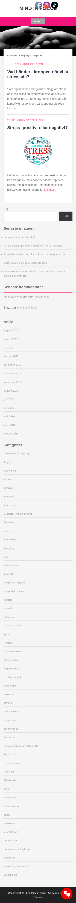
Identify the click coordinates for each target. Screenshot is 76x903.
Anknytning (10, 470)
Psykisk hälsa (11, 754)
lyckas (7, 634)
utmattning (9, 857)
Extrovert (9, 531)
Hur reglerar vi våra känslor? (20, 237)
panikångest (10, 685)
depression (10, 505)
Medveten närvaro (14, 651)
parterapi (9, 694)
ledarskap (9, 617)
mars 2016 (10, 425)
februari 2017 (11, 356)
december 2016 (12, 364)
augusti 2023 (11, 339)
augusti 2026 (11, 330)
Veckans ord (10, 874)
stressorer (9, 823)
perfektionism (11, 711)
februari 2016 (11, 433)
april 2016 (9, 416)
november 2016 (12, 373)
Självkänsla (10, 780)
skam (7, 788)
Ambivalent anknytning (16, 453)
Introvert (8, 573)
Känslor (8, 599)
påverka (8, 702)
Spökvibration (11, 806)
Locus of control (12, 625)
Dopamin (9, 522)
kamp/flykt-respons (14, 582)
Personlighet (10, 720)
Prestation (9, 737)
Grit (6, 556)
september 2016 (13, 382)
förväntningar (11, 539)
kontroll (8, 608)
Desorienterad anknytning (18, 513)
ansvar (7, 479)
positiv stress (11, 728)
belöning (8, 487)
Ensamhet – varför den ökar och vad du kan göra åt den (35, 254)
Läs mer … (14, 108)
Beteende (9, 496)
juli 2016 (8, 399)
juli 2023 (8, 347)
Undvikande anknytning (17, 849)
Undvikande (10, 840)
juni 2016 (9, 407)
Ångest (7, 462)
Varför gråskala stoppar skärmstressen (25, 262)
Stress (7, 814)
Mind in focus (38, 892)
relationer (9, 771)
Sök (6, 209)
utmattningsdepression (16, 866)
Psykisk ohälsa (12, 763)
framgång (9, 548)
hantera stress (12, 565)
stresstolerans (11, 831)
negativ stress (11, 668)
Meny (38, 21)
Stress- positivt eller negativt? (37, 127)
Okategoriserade (13, 677)
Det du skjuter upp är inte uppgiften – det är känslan (33, 245)
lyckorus (8, 642)
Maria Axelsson (32, 64)
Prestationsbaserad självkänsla (21, 745)
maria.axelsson (13, 296)
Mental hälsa (11, 659)
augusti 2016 (11, 390)
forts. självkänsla (38, 296)
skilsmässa (10, 797)
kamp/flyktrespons (14, 591)
